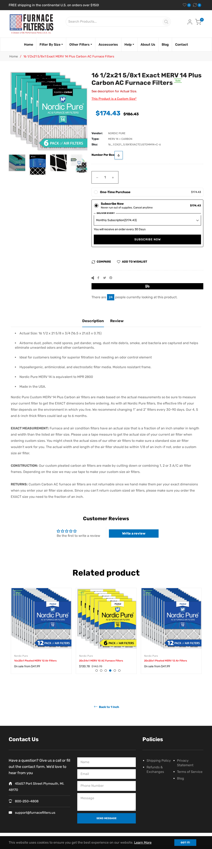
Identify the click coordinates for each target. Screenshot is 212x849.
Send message (106, 818)
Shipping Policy (159, 761)
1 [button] (96, 670)
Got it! (185, 842)
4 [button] (110, 670)
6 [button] (119, 670)
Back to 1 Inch (108, 707)
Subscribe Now (147, 239)
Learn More (143, 842)
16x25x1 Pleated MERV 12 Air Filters (35, 660)
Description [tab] (93, 321)
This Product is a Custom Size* (114, 99)
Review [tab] (117, 321)
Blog (180, 778)
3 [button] (106, 670)
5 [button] (115, 670)
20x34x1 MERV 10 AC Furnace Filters (101, 660)
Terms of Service (189, 772)
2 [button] (101, 670)
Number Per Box (103, 155)
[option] (41, 635)
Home (13, 56)
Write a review (133, 533)
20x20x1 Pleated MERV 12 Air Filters (165, 660)
